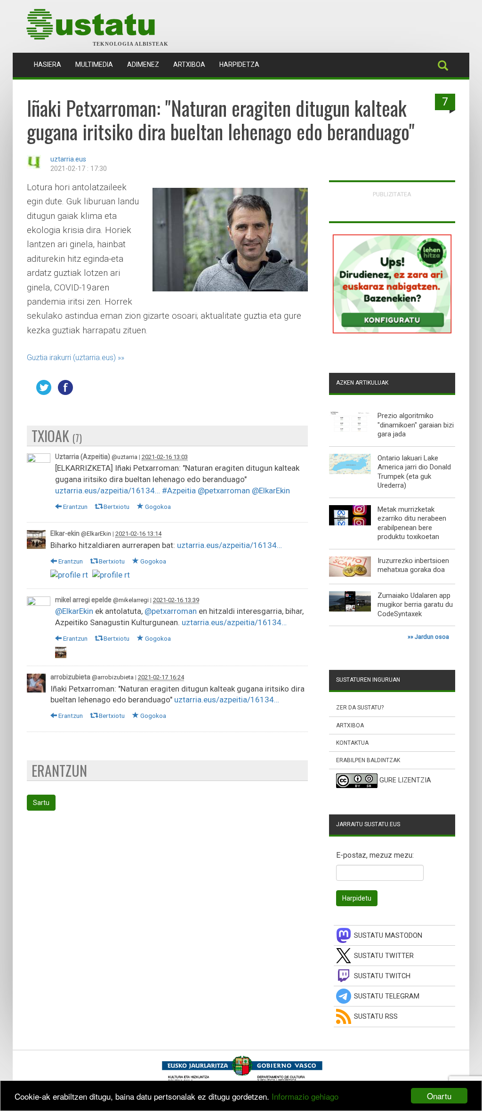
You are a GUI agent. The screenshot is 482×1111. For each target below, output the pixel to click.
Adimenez (143, 64)
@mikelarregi (131, 600)
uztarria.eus (68, 159)
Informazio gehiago (305, 1096)
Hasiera (51, 64)
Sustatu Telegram (386, 996)
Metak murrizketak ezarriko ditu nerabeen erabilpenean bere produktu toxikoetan (412, 523)
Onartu (439, 1096)
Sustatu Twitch (382, 976)
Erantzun (75, 506)
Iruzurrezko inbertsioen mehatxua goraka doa (413, 565)
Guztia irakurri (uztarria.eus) (71, 357)
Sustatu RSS (376, 1017)
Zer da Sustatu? (360, 707)
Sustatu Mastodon (388, 936)
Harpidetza (239, 64)
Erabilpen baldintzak (368, 760)
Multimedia (94, 64)
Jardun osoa (432, 636)
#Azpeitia (179, 490)
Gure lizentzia (405, 780)
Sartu (41, 802)
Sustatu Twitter (384, 956)
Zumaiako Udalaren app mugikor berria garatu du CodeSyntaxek (415, 604)
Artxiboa (189, 64)
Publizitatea (392, 194)
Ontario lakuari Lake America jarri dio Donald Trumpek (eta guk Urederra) (414, 472)
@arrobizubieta (113, 677)
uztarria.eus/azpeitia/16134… (107, 490)
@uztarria (124, 456)
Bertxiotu (115, 506)
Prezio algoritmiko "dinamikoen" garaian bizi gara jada (416, 424)
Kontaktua (352, 743)
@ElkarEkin (271, 490)
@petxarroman (224, 490)
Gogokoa (157, 506)
